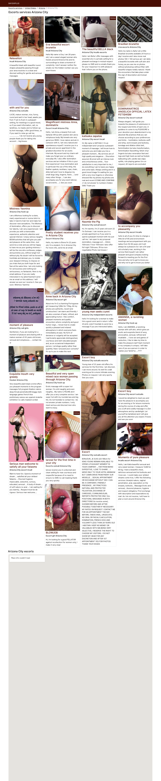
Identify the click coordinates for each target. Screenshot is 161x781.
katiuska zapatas (92, 136)
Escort (86, 451)
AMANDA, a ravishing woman (131, 318)
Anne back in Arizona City (61, 296)
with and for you (19, 107)
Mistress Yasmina (20, 208)
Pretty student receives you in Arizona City (62, 234)
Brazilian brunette (128, 43)
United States (30, 8)
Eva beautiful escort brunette (58, 46)
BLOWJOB (52, 532)
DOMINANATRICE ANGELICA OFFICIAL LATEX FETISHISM (134, 111)
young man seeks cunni (95, 311)
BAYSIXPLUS (13, 3)
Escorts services (15, 8)
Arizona (42, 8)
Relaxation (16, 58)
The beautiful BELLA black (97, 49)
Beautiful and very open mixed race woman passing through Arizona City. (62, 376)
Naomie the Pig (91, 221)
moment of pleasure (21, 324)
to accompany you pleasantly (129, 227)
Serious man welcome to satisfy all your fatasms (24, 465)
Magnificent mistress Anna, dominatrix (62, 124)
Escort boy (88, 357)
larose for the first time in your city (61, 461)
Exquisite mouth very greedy (22, 375)
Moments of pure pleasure (133, 457)
